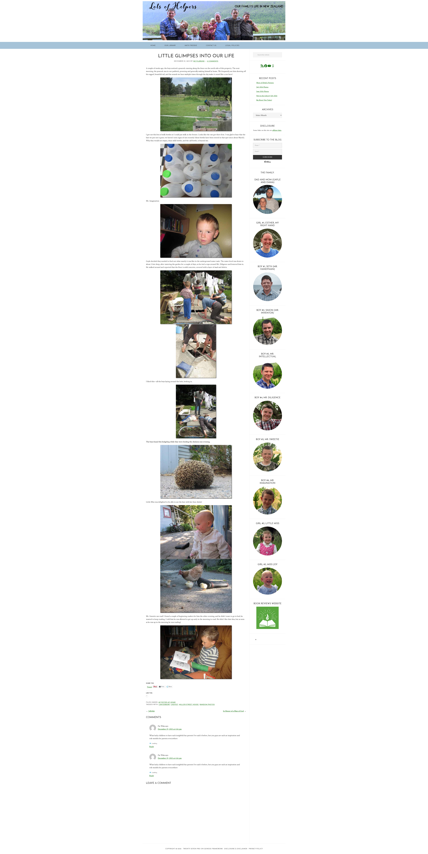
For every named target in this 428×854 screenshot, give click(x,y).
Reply (151, 746)
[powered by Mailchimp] (267, 163)
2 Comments (212, 61)
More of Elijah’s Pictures (265, 83)
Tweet (149, 686)
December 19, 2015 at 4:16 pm (170, 729)
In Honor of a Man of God (233, 711)
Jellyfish (151, 711)
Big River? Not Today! (264, 100)
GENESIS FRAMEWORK (213, 849)
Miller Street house (189, 704)
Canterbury (164, 704)
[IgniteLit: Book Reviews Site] (267, 628)
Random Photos (207, 704)
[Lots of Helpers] (214, 2)
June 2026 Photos (262, 91)
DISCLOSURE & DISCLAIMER (235, 849)
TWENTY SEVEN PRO (191, 849)
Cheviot (174, 704)
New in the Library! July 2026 (266, 96)
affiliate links (276, 130)
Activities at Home (167, 702)
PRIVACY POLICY (256, 849)
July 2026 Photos (262, 87)
